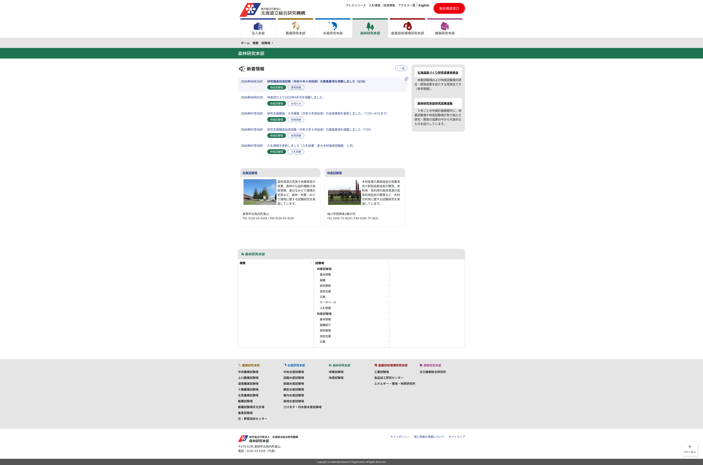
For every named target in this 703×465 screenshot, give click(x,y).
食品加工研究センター (388, 377)
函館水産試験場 (293, 377)
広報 (322, 297)
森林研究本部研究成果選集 (435, 103)
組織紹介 (325, 325)
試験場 (268, 42)
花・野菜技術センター (252, 418)
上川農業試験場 (248, 377)
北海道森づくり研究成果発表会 (437, 72)
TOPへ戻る (689, 448)
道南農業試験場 (248, 383)
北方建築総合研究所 (433, 372)
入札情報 (374, 5)
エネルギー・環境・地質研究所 (394, 383)
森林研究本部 (370, 33)
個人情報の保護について (429, 437)
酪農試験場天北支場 (251, 407)
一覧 (402, 68)
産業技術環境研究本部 (407, 33)
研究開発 (325, 286)
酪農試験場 (245, 401)
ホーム (245, 43)
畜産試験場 (245, 412)
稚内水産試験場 (293, 395)
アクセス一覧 (406, 5)
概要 (255, 43)
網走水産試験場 (293, 389)
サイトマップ (457, 437)
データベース (328, 302)
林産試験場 (334, 172)
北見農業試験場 (248, 395)
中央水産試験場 (293, 372)
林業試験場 (250, 172)
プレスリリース (355, 5)
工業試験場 (381, 372)
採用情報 (389, 5)
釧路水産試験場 (293, 383)
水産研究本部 (333, 33)
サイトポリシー (400, 437)
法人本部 (258, 33)
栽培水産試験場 (293, 401)
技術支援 (325, 291)
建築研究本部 (445, 33)
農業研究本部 (295, 33)
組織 (322, 280)
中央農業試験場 (248, 372)
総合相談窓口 (449, 8)
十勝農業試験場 (248, 389)
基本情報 (325, 274)
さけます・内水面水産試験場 (302, 407)
